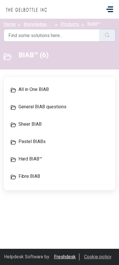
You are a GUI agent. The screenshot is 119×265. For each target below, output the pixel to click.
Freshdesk (65, 256)
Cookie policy (97, 256)
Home (9, 24)
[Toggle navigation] (110, 9)
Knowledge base (41, 24)
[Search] (107, 35)
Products (70, 24)
